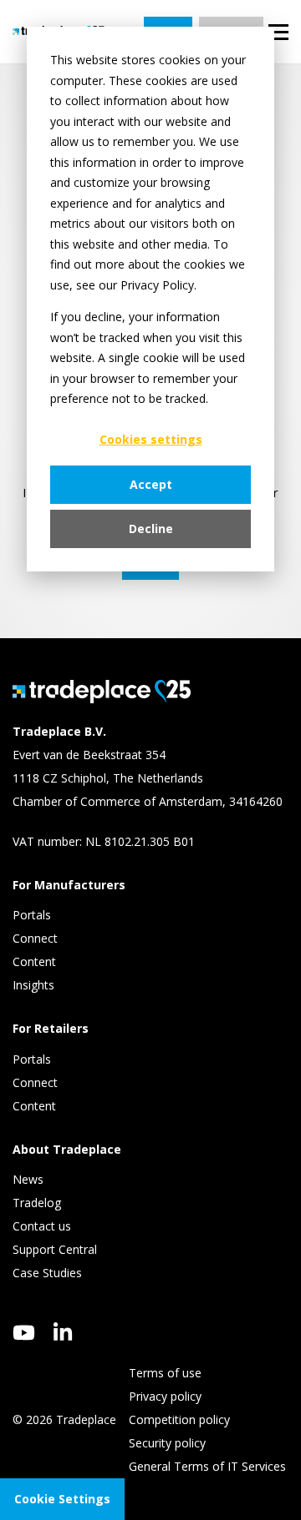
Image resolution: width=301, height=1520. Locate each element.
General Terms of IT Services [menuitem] (207, 1466)
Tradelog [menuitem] (38, 1202)
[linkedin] (63, 1331)
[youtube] (24, 1333)
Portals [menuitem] (32, 915)
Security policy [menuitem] (167, 1443)
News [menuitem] (28, 1179)
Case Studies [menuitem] (47, 1273)
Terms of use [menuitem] (165, 1373)
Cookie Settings (62, 1499)
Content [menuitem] (36, 961)
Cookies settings (150, 439)
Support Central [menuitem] (55, 1249)
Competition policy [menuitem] (179, 1419)
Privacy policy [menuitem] (165, 1396)
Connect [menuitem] (37, 938)
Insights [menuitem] (35, 985)
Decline (151, 528)
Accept (151, 484)
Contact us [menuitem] (42, 1226)
